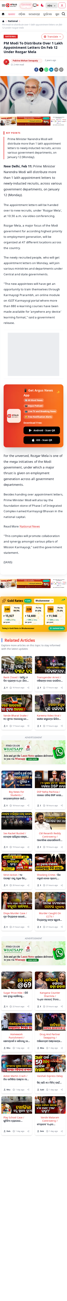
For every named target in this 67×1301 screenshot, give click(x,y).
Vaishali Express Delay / (50, 1050)
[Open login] (62, 5)
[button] (12, 614)
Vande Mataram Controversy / (50, 1091)
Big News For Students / (16, 779)
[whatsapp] (46, 69)
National (13, 21)
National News (30, 526)
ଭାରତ (11, 14)
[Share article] (28, 687)
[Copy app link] (61, 69)
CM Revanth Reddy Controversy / (50, 821)
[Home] (3, 21)
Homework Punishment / (16, 1008)
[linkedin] (51, 69)
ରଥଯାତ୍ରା (34, 14)
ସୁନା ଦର (59, 14)
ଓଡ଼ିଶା (22, 14)
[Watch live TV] (35, 5)
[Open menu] (2, 5)
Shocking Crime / (47, 861)
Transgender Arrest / (49, 677)
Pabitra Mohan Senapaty (25, 60)
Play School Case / (13, 1090)
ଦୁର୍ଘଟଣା (47, 14)
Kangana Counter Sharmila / (50, 967)
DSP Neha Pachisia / (48, 778)
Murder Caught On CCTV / (50, 901)
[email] (56, 69)
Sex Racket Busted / (14, 819)
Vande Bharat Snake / (15, 715)
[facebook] (36, 69)
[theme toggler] (42, 5)
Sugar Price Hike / (13, 965)
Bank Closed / (11, 677)
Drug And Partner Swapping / (50, 1008)
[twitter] (41, 69)
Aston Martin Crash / (15, 1048)
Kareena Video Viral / (49, 715)
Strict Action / (11, 861)
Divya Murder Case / (15, 899)
